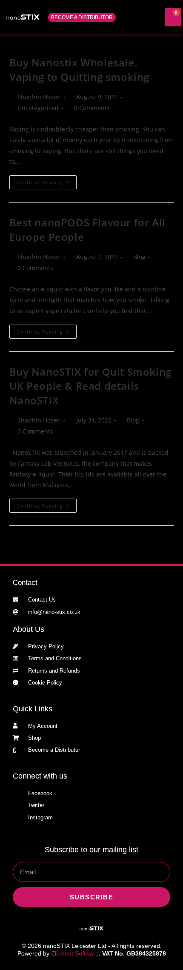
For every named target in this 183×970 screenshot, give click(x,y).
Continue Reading (47, 180)
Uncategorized (38, 108)
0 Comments (92, 108)
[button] (140, 17)
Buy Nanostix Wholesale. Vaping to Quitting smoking (79, 69)
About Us (28, 629)
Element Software (75, 953)
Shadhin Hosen (39, 97)
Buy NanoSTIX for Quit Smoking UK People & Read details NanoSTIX (90, 386)
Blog (139, 257)
